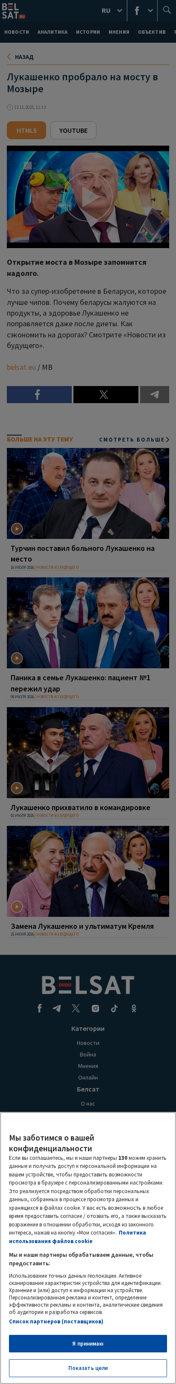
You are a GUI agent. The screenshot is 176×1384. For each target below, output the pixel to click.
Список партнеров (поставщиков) (56, 1321)
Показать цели (88, 1368)
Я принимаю (87, 1343)
